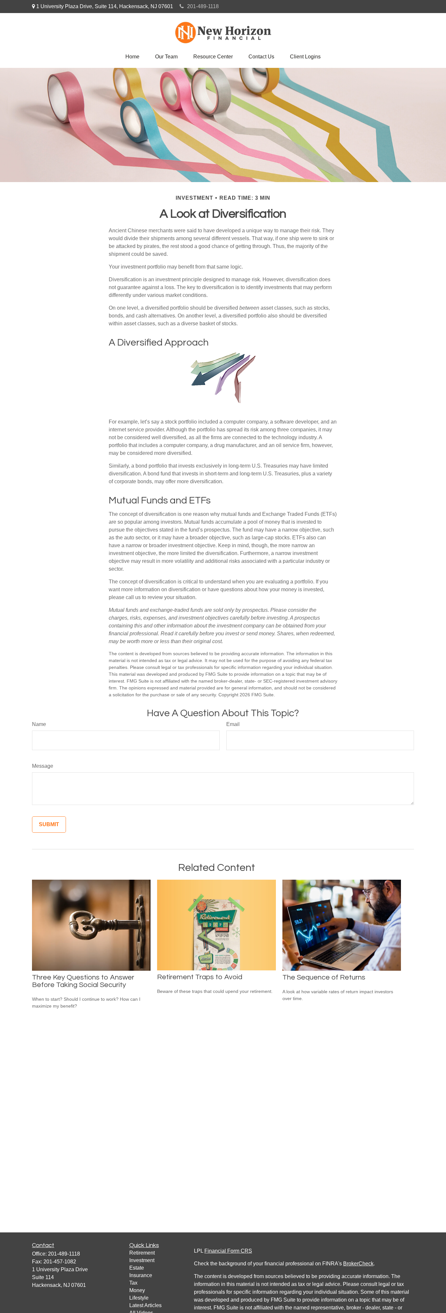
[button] (132, 56)
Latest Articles (145, 1305)
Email (233, 724)
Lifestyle (139, 1298)
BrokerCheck (358, 1263)
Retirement (142, 1253)
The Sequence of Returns (323, 977)
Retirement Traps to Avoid (199, 977)
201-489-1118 (203, 6)
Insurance (140, 1275)
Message (42, 766)
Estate (136, 1268)
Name (39, 724)
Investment (141, 1260)
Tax (133, 1283)
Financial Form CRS (228, 1251)
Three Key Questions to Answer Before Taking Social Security (83, 981)
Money (137, 1290)
